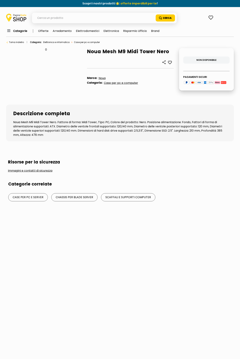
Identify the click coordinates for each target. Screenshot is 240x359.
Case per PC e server (28, 197)
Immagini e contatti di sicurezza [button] (30, 170)
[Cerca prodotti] (165, 17)
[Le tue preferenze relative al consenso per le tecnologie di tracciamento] (234, 352)
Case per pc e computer (87, 42)
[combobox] (104, 18)
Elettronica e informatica (56, 42)
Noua (102, 78)
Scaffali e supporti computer (128, 197)
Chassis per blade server (74, 197)
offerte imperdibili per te (139, 3)
